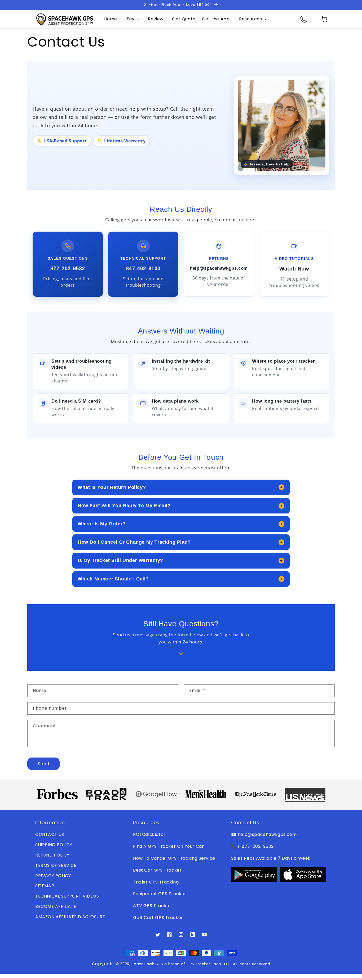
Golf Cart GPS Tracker (158, 917)
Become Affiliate (55, 906)
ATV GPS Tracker (152, 906)
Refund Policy (52, 855)
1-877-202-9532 (255, 846)
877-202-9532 (67, 268)
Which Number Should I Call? (180, 579)
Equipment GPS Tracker (159, 894)
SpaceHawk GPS (147, 964)
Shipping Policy (53, 845)
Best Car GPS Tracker (157, 870)
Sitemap (44, 886)
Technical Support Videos (67, 896)
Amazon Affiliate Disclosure (70, 917)
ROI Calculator (149, 834)
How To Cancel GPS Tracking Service (174, 858)
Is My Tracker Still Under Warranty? (180, 560)
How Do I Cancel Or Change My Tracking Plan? (180, 542)
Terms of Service (56, 865)
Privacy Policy (53, 876)
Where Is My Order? (180, 523)
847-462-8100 (143, 268)
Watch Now (294, 269)
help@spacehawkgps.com (219, 268)
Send (43, 764)
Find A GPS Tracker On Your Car (168, 846)
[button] (132, 19)
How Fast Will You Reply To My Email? (180, 505)
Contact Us (49, 834)
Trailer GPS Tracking (156, 882)
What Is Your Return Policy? (180, 487)
